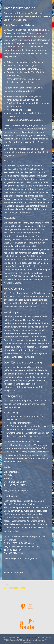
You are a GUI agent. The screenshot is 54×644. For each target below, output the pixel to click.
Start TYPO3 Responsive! (29, 638)
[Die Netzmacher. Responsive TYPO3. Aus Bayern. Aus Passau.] (27, 622)
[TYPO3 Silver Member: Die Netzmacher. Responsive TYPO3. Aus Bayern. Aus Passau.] (27, 606)
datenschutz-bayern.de (15, 567)
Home (7, 584)
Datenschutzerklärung (14, 588)
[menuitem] (27, 584)
